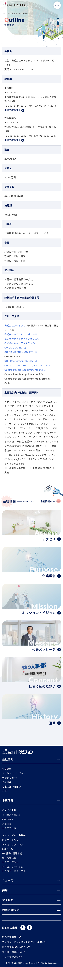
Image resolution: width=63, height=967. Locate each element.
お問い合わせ (10, 910)
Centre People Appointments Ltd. (24, 369)
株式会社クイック (13, 325)
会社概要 (7, 782)
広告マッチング (10, 840)
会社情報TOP (47, 501)
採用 (5, 890)
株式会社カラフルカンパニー (19, 334)
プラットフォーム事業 (14, 835)
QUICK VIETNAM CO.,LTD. (19, 352)
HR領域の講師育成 (12, 853)
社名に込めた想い (11, 786)
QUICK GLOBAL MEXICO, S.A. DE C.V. (26, 365)
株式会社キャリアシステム (18, 343)
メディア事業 (9, 809)
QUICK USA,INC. (13, 347)
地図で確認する (12, 110)
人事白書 (7, 823)
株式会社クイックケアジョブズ (20, 338)
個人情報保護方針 (11, 936)
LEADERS (7, 819)
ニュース (7, 880)
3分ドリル (7, 849)
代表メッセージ (10, 777)
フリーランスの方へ (12, 956)
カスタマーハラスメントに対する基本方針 (24, 942)
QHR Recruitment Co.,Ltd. (19, 361)
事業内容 (7, 800)
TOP (4, 13)
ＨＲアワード (9, 828)
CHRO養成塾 (9, 857)
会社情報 (14, 13)
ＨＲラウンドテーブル (13, 871)
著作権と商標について (14, 952)
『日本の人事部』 (11, 815)
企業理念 (7, 768)
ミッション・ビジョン (14, 773)
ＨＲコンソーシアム (12, 866)
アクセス (7, 900)
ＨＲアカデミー (10, 862)
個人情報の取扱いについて (16, 947)
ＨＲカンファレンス (12, 844)
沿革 (4, 791)
